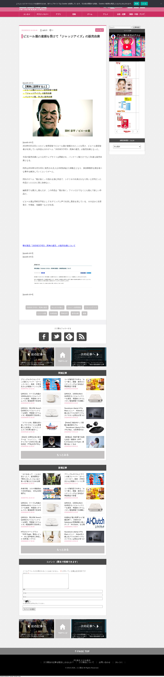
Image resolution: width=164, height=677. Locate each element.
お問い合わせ (104, 662)
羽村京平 (64, 313)
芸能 (74, 14)
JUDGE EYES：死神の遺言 (37, 307)
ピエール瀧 (41, 313)
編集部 (44, 30)
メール (24, 593)
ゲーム (89, 14)
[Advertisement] (63, 57)
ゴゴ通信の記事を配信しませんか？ (58, 662)
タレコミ (119, 662)
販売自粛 (75, 313)
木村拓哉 (53, 313)
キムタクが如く (57, 307)
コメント (26, 573)
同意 (136, 4)
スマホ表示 (85, 660)
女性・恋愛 (121, 14)
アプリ (58, 14)
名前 (24, 589)
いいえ (144, 4)
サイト (24, 596)
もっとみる (63, 454)
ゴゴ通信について (86, 662)
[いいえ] (161, 3)
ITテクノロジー (43, 14)
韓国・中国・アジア (137, 14)
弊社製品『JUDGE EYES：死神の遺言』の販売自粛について (49, 246)
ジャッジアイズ (91, 307)
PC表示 (77, 660)
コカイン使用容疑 (74, 307)
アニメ (105, 14)
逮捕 (84, 313)
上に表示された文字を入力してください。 (34, 603)
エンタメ (27, 14)
